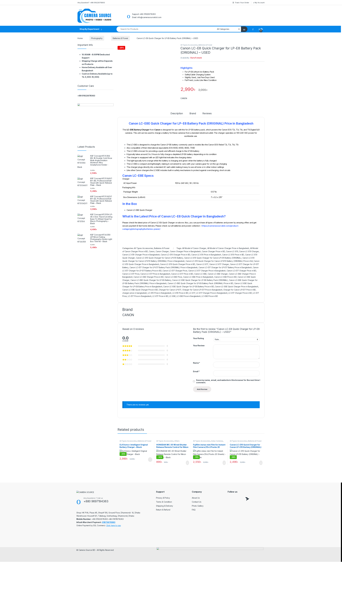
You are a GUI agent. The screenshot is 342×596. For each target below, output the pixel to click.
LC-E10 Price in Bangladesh (159, 293)
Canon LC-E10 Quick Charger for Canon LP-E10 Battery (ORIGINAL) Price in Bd (219, 261)
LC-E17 (192, 293)
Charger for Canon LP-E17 (170, 290)
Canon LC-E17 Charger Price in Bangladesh (207, 271)
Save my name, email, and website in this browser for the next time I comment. (228, 381)
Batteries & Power (120, 38)
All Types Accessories (189, 45)
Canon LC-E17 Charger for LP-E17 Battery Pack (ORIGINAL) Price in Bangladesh (164, 267)
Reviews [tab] (207, 113)
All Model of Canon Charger (194, 248)
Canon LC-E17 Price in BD (182, 274)
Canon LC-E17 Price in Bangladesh (155, 274)
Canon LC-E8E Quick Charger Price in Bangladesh (236, 286)
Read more (150, 459)
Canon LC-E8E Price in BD (225, 277)
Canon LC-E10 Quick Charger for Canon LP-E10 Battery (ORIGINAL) (212, 258)
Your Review (198, 345)
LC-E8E (172, 296)
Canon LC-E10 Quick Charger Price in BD (177, 264)
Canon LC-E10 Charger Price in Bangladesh (141, 254)
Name (196, 363)
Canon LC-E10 (232, 251)
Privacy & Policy (163, 498)
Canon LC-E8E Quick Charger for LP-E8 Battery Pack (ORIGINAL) (200, 280)
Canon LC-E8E (200, 274)
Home (80, 38)
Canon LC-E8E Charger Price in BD (149, 277)
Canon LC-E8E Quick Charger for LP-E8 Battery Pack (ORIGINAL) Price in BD (200, 283)
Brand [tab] (192, 113)
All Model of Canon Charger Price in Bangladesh (228, 248)
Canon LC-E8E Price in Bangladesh (198, 277)
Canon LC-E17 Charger (219, 264)
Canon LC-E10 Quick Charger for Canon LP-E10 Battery (159, 258)
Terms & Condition (164, 502)
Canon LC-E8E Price (173, 277)
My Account (260, 2)
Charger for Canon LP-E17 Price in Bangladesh (202, 290)
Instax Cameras (217, 441)
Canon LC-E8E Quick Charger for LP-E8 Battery (151, 280)
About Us (196, 498)
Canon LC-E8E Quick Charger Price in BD (140, 290)
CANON (183, 98)
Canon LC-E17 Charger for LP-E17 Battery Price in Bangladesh (225, 267)
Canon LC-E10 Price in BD (233, 254)
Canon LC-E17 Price (130, 274)
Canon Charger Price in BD (213, 251)
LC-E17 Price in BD (160, 296)
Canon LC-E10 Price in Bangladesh (206, 254)
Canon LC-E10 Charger (249, 251)
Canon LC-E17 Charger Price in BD (241, 271)
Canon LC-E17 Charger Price (175, 271)
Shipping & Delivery (164, 506)
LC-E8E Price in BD (210, 296)
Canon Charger (162, 251)
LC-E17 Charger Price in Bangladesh (211, 293)
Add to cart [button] (187, 463)
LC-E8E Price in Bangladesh (189, 296)
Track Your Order (242, 2)
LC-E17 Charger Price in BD (240, 293)
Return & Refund (163, 510)
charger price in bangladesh (134, 293)
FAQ (193, 510)
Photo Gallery (197, 506)
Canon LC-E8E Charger (218, 274)
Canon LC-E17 (202, 264)
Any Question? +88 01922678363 (91, 2)
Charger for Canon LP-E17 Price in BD (239, 290)
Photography (96, 38)
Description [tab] (176, 113)
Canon (152, 251)
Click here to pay (113, 525)
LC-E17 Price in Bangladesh (139, 296)
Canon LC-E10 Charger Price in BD (175, 254)
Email (196, 371)
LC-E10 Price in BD (180, 293)
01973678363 (108, 522)
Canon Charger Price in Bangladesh (185, 251)
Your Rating (198, 338)
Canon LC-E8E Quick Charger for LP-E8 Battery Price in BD (188, 286)
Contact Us (196, 502)
